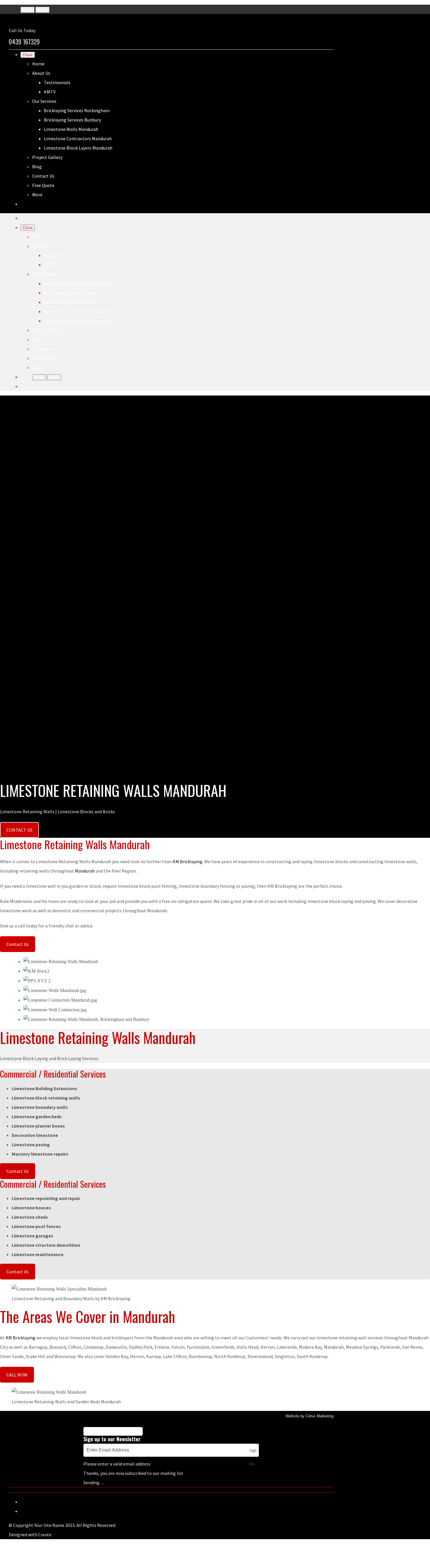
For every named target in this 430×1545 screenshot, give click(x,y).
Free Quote (43, 185)
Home (38, 64)
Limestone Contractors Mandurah (78, 138)
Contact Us (43, 176)
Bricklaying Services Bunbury (72, 120)
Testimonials (57, 82)
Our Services (44, 101)
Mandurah (85, 871)
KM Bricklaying (187, 861)
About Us (41, 73)
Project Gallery (47, 157)
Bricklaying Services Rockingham (77, 110)
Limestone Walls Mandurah (71, 129)
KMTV (50, 92)
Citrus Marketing (319, 1416)
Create (44, 1534)
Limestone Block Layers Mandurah (78, 148)
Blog (37, 166)
